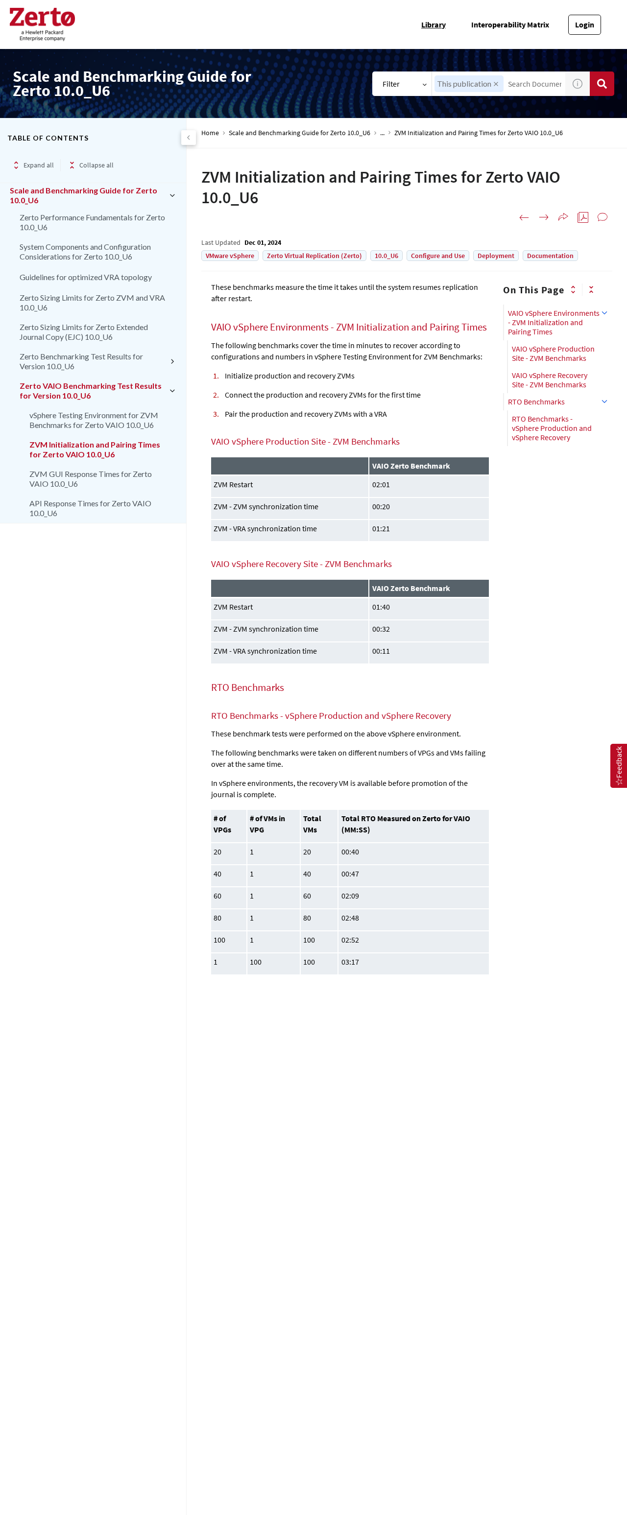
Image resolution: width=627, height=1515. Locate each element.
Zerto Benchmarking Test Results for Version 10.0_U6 (81, 361)
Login (584, 24)
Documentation (550, 255)
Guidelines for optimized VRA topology (86, 277)
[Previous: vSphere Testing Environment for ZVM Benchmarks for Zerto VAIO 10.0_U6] (524, 217)
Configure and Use (438, 255)
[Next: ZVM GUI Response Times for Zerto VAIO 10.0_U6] (544, 217)
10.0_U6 (386, 255)
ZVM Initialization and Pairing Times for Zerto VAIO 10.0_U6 (94, 449)
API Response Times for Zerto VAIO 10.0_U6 (90, 508)
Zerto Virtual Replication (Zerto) (314, 255)
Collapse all (96, 165)
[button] (496, 84)
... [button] (382, 133)
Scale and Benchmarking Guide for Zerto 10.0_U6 (83, 195)
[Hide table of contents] (188, 137)
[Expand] (573, 289)
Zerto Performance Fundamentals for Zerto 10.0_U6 (92, 222)
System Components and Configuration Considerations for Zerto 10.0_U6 (85, 251)
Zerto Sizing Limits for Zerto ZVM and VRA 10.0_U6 (92, 302)
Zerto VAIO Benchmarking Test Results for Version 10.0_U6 (91, 390)
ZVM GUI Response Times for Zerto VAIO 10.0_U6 (90, 478)
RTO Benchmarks (536, 401)
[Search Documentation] (602, 83)
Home (210, 133)
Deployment (496, 255)
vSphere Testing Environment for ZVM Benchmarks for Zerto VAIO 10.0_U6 (93, 419)
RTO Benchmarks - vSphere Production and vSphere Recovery (552, 428)
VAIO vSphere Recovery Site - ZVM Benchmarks (549, 379)
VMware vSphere (230, 255)
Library (433, 24)
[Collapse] (591, 289)
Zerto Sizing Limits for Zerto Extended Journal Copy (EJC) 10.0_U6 (84, 331)
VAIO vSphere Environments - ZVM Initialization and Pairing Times (554, 322)
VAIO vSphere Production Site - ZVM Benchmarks (553, 353)
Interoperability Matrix (510, 24)
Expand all (39, 165)
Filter (391, 84)
